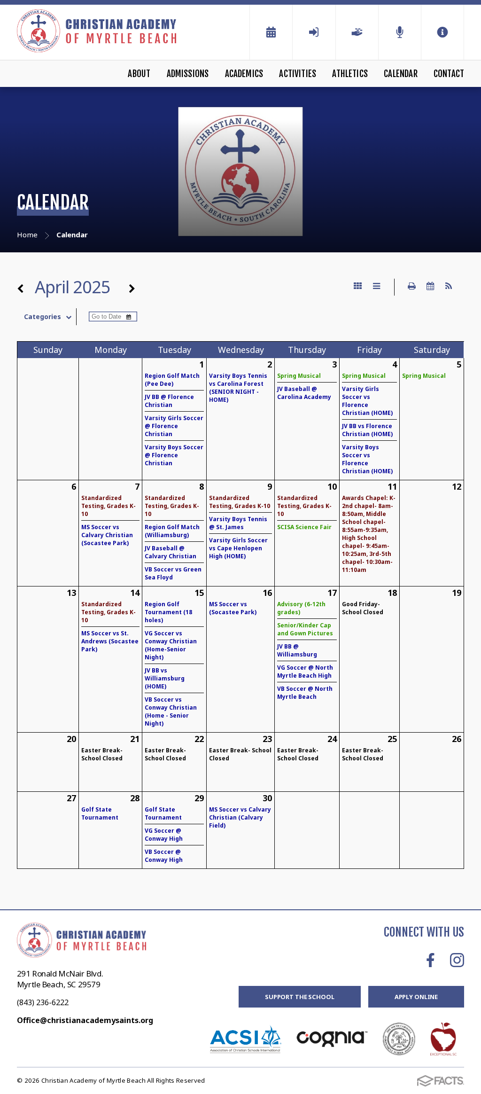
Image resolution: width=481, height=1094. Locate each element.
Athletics (350, 73)
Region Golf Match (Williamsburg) (172, 531)
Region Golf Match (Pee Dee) (172, 380)
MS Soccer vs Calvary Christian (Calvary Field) (240, 817)
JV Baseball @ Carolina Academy (304, 393)
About (139, 73)
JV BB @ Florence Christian (169, 401)
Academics (244, 73)
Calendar (401, 73)
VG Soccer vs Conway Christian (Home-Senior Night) (171, 645)
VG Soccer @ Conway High (164, 835)
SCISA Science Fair (304, 527)
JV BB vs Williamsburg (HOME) (165, 678)
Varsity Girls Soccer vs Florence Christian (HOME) (367, 401)
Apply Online (416, 996)
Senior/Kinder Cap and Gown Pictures (305, 629)
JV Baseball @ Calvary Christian (170, 552)
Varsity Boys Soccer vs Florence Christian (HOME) (367, 459)
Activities (297, 73)
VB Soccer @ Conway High (164, 856)
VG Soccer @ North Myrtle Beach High (305, 672)
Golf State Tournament (99, 813)
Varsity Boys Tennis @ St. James (238, 523)
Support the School (299, 996)
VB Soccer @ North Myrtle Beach (305, 693)
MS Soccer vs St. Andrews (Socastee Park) (110, 641)
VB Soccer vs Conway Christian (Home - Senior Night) (171, 711)
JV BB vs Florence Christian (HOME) (367, 430)
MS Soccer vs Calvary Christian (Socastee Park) (107, 535)
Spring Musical (299, 376)
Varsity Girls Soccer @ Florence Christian (174, 426)
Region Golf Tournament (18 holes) (168, 612)
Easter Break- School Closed (102, 754)
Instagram (457, 960)
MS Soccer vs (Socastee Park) (232, 608)
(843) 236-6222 (43, 1002)
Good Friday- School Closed (362, 608)
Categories (42, 317)
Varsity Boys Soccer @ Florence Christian (174, 455)
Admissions (188, 73)
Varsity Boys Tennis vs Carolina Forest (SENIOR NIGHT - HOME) (238, 388)
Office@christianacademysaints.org (85, 1020)
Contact (449, 73)
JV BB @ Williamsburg (297, 650)
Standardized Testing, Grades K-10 (108, 506)
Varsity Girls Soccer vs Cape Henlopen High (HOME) (238, 548)
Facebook (430, 960)
